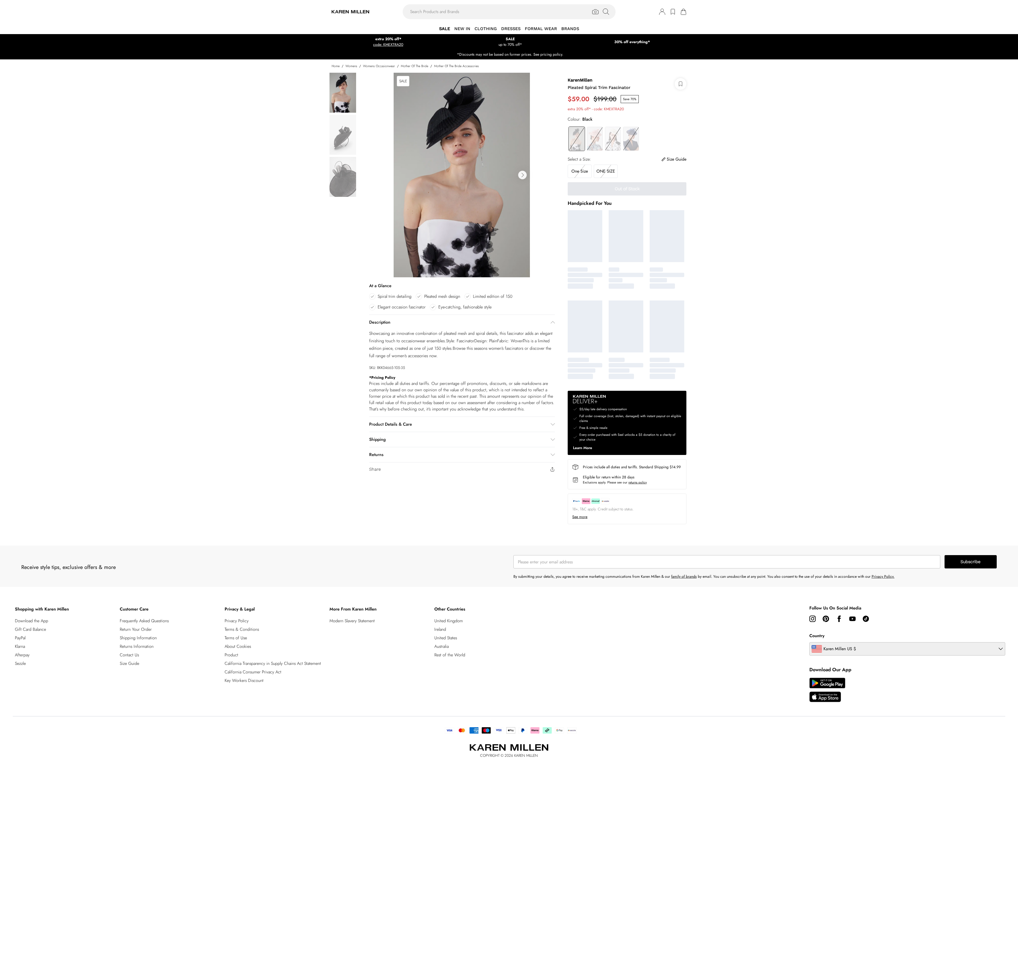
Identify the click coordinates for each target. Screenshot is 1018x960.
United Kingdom (448, 621)
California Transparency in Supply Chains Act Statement (273, 663)
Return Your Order (136, 629)
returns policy (637, 482)
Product (231, 655)
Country (817, 636)
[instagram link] (812, 619)
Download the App (31, 621)
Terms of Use (236, 638)
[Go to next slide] (522, 175)
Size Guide (129, 663)
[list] (462, 175)
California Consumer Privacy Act (253, 672)
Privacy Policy (237, 621)
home (336, 66)
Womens (351, 66)
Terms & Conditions (242, 629)
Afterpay (22, 655)
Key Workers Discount (244, 680)
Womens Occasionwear (379, 66)
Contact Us (129, 655)
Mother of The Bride (414, 66)
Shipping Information (138, 638)
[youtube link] (852, 619)
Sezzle (20, 663)
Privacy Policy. (883, 576)
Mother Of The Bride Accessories (456, 66)
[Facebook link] (839, 619)
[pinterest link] (826, 619)
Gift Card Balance (30, 629)
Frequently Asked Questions (144, 621)
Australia (441, 646)
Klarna (20, 646)
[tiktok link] (866, 619)
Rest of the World (449, 655)
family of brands (684, 576)
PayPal (20, 638)
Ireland (440, 629)
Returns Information (137, 646)
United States (445, 638)
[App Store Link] (827, 690)
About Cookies (238, 646)
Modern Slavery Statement (352, 621)
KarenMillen (580, 80)
